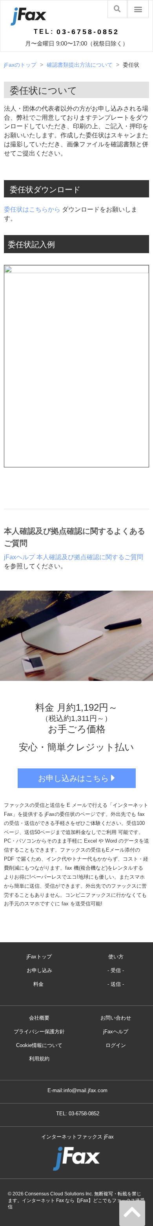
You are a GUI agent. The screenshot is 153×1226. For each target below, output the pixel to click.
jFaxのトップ (20, 65)
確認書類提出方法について (80, 65)
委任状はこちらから (32, 209)
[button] (138, 9)
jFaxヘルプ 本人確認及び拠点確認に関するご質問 (73, 557)
